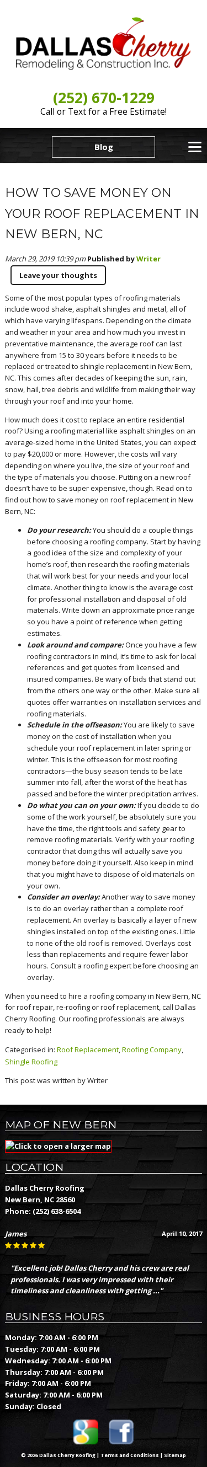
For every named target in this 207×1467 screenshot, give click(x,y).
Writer (148, 259)
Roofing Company (152, 1049)
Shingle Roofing (31, 1062)
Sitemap (175, 1455)
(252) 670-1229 (104, 98)
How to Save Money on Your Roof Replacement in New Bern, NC (102, 213)
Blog (103, 146)
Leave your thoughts (58, 275)
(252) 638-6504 (57, 1211)
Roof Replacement (88, 1049)
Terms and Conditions (129, 1455)
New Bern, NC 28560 (40, 1199)
